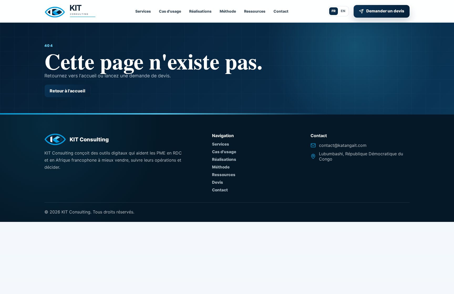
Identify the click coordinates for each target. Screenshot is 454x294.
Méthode (228, 11)
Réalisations (200, 11)
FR (334, 11)
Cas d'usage (170, 11)
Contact (281, 11)
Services (143, 11)
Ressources (254, 11)
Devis (217, 182)
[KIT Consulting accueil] (70, 11)
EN (343, 11)
